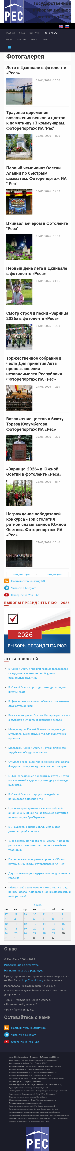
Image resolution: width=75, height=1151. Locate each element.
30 (34, 914)
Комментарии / (29, 1088)
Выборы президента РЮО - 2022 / (46, 1072)
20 (34, 928)
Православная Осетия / (49, 1109)
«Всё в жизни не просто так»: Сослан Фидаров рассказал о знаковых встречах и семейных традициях (38, 845)
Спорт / (54, 1118)
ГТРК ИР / (33, 1078)
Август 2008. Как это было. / (19, 1057)
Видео (9, 40)
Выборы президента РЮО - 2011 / (40, 1069)
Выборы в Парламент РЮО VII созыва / (23, 1066)
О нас (22, 33)
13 (34, 923)
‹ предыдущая (21, 574)
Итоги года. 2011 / (55, 1085)
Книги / (20, 1088)
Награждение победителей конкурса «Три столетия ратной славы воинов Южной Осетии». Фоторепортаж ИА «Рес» (36, 524)
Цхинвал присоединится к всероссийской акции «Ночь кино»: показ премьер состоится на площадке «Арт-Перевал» (38, 813)
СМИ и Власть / (34, 1118)
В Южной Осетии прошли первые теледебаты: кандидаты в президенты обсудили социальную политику (38, 673)
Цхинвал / (12, 1121)
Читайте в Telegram (23, 588)
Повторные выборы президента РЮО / (23, 1106)
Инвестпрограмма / (16, 1082)
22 (53, 928)
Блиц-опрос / (34, 1057)
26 (25, 933)
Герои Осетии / (47, 1075)
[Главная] (37, 1139)
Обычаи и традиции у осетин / (19, 1100)
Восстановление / (15, 1063)
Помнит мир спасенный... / (47, 1106)
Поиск (45, 40)
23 (63, 928)
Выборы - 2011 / (41, 1063)
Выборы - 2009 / (28, 1063)
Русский (67, 26)
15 (53, 923)
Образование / (51, 1094)
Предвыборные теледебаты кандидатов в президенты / (29, 1115)
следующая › (54, 574)
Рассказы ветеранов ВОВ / (60, 1115)
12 (25, 923)
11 (15, 923)
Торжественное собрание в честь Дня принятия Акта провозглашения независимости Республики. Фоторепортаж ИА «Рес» (34, 369)
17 (6, 928)
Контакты (34, 33)
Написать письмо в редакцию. (24, 970)
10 (6, 923)
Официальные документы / (47, 1100)
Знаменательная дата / (56, 1078)
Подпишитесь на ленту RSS (29, 581)
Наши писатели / (15, 1094)
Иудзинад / (13, 1088)
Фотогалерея (51, 33)
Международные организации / (47, 1091)
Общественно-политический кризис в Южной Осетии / (28, 1097)
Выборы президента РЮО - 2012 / (21, 1072)
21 (44, 928)
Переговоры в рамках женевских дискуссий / (25, 1103)
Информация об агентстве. (21, 965)
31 (44, 914)
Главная (10, 33)
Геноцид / (37, 1075)
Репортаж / (13, 1118)
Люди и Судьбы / (42, 1088)
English (61, 26)
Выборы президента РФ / (18, 1069)
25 (15, 933)
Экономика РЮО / (23, 1121)
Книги (34, 40)
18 (15, 928)
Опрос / (34, 1100)
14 (44, 923)
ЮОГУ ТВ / (45, 1121)
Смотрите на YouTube (25, 595)
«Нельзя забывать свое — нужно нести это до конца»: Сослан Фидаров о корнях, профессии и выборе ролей (39, 892)
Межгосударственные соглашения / (22, 1091)
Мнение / (63, 1091)
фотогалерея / (63, 1118)
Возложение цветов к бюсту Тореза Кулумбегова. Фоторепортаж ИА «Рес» (34, 424)
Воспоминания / (52, 1060)
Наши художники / (28, 1094)
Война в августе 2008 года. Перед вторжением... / (27, 1060)
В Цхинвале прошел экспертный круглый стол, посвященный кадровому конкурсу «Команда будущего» (38, 780)
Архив (38, 905)
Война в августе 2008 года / (50, 1057)
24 (6, 933)
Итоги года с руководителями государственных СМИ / (28, 1085)
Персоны (22, 40)
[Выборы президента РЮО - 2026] (37, 630)
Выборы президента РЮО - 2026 (37, 603)
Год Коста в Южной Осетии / (19, 1078)
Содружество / (45, 1118)
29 (25, 914)
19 (25, 928)
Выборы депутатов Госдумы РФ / (50, 1066)
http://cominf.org (32, 980)
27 (6, 914)
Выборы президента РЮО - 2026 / (21, 1075)
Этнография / (36, 1121)
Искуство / (37, 1082)
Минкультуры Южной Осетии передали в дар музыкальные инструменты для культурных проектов (37, 734)
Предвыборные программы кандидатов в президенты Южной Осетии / (35, 1112)
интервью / (28, 1082)
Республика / (23, 1118)
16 (63, 923)
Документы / (43, 1078)
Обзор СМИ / (40, 1094)
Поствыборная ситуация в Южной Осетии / (24, 1109)
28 (15, 914)
